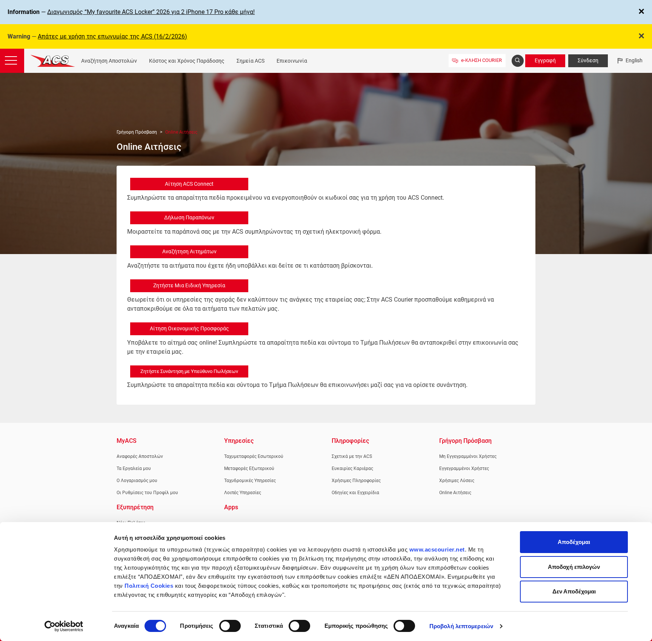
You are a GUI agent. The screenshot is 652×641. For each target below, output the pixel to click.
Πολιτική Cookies (149, 585)
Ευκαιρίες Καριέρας (352, 468)
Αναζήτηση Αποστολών (109, 61)
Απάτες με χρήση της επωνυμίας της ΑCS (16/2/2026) (112, 36)
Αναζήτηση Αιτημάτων (189, 251)
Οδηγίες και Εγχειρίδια (355, 492)
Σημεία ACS (250, 61)
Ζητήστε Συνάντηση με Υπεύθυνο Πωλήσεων (189, 371)
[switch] (230, 626)
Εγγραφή (545, 60)
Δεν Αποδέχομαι (574, 591)
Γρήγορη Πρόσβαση (137, 132)
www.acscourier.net (437, 549)
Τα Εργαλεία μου (134, 468)
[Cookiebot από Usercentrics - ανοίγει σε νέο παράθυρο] (64, 626)
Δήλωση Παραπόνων (189, 217)
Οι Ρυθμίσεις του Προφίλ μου (147, 492)
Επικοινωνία (292, 61)
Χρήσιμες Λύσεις (456, 480)
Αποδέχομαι (574, 542)
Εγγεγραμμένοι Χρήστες (464, 468)
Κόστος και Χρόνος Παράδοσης (187, 61)
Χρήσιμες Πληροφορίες (356, 480)
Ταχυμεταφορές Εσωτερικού (253, 456)
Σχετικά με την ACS (352, 456)
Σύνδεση (588, 60)
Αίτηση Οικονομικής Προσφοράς (189, 328)
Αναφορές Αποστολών (140, 456)
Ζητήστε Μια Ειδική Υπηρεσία (189, 285)
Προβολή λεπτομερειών (461, 626)
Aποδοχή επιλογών (574, 567)
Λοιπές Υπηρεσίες (242, 492)
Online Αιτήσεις (455, 492)
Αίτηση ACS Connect (189, 184)
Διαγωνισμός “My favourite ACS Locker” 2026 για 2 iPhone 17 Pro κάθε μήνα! (151, 11)
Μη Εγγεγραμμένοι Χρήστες (468, 456)
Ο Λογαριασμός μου (137, 480)
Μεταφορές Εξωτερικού (249, 468)
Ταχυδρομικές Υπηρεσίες (250, 480)
